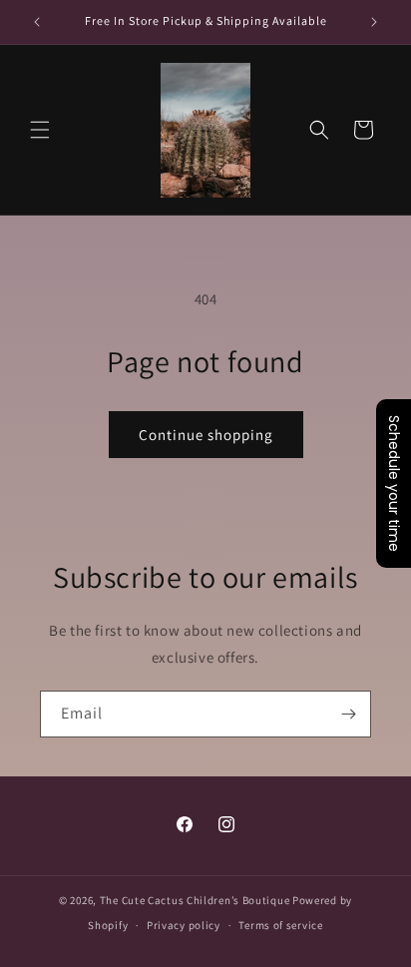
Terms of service (280, 925)
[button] (40, 130)
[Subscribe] (348, 714)
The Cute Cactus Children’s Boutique (195, 900)
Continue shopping (206, 434)
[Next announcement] (374, 22)
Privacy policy (183, 925)
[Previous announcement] (37, 22)
